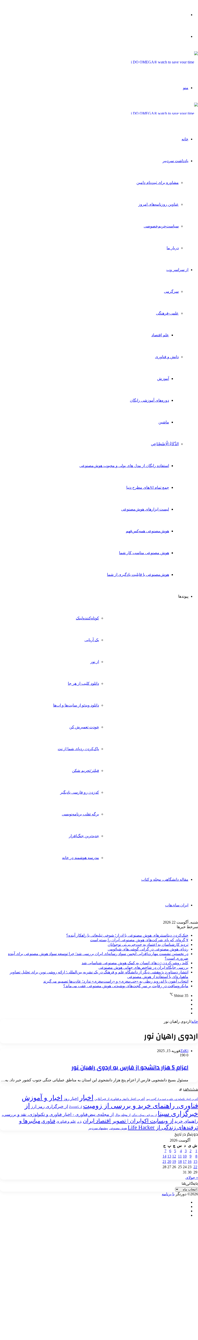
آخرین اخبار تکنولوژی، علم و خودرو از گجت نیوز (172, 1099)
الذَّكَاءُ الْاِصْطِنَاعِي (165, 444)
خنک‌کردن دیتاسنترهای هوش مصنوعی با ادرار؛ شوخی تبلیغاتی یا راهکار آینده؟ (127, 935)
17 (185, 1161)
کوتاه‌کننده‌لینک (87, 618)
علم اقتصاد (160, 335)
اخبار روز (71, 1098)
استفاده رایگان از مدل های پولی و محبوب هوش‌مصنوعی (124, 466)
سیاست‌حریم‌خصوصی (161, 226)
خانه (185, 139)
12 (174, 1156)
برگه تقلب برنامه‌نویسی (80, 814)
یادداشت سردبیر (175, 161)
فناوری (48, 1121)
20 (169, 1161)
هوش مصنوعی (118, 1128)
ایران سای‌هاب (176, 905)
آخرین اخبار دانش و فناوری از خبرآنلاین (119, 1099)
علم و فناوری (66, 1121)
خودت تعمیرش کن (84, 727)
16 (189, 1161)
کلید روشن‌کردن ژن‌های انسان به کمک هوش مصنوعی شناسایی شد (135, 963)
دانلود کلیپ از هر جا (83, 683)
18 (180, 1161)
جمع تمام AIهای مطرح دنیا (147, 487)
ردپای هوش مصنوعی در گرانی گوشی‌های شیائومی (148, 949)
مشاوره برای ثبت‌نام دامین (157, 183)
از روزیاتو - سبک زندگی (144, 1115)
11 (180, 1156)
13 (169, 1156)
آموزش (163, 378)
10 (185, 1156)
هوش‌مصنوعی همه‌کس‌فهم (147, 531)
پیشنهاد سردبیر (98, 1128)
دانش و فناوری (167, 357)
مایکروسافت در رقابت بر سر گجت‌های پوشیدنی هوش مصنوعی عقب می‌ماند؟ (125, 986)
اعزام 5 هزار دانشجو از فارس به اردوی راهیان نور (129, 1067)
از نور (94, 662)
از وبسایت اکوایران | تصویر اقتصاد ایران (128, 1121)
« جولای (191, 1177)
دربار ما (173, 248)
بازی (79, 1121)
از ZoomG (75, 1107)
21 (164, 1161)
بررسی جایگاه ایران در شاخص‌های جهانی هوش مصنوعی (143, 967)
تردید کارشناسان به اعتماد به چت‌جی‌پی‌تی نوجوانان (148, 944)
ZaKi (184, 1051)
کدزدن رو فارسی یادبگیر (79, 792)
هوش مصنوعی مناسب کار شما (144, 553)
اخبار (86, 1097)
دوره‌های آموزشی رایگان (149, 400)
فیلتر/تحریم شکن (85, 770)
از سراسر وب (177, 270)
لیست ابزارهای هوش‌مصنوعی (145, 509)
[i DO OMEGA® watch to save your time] (164, 62)
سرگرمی (171, 291)
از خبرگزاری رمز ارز (49, 1106)
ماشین (163, 422)
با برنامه (168, 1194)
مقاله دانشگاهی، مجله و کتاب (164, 879)
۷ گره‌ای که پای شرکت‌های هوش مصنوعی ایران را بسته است (139, 940)
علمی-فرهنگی (167, 313)
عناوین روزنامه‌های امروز (158, 204)
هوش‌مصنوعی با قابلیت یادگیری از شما (138, 574)
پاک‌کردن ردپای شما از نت (78, 749)
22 (195, 1167)
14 (164, 1156)
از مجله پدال (123, 1115)
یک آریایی (92, 640)
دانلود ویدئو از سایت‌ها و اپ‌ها (76, 705)
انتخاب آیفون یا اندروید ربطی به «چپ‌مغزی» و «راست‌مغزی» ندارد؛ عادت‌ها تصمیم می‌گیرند (115, 981)
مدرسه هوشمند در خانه (80, 858)
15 (195, 1161)
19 (174, 1161)
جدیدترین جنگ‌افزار (84, 836)
